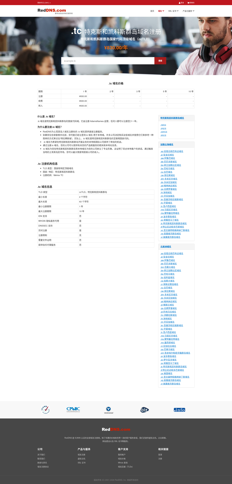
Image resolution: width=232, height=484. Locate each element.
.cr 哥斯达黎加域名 (169, 284)
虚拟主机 (81, 458)
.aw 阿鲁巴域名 (167, 158)
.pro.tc (163, 135)
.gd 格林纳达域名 (168, 185)
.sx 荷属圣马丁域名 (169, 219)
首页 (152, 11)
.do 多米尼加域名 (168, 182)
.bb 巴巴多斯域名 (168, 161)
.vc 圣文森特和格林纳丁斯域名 (174, 230)
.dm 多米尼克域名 (168, 178)
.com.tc (163, 131)
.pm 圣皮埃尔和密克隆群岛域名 (175, 352)
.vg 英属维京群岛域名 (170, 233)
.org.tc (163, 128)
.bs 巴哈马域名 (167, 168)
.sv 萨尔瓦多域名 (168, 359)
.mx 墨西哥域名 (167, 342)
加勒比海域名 (166, 144)
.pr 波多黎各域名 (168, 216)
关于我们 (41, 454)
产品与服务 (188, 11)
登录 (182, 2)
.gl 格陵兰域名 (167, 304)
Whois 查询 (123, 462)
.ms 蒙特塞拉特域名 (169, 213)
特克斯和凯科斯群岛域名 (172, 117)
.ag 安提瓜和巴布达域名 (171, 151)
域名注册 (81, 454)
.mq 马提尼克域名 (168, 209)
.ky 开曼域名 (166, 202)
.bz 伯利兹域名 (167, 277)
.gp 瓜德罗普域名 (168, 189)
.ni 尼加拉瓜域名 (168, 346)
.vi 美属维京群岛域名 (170, 237)
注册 (160, 458)
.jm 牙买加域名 (167, 195)
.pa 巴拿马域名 (167, 349)
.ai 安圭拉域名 (167, 154)
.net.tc (163, 124)
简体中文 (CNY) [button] (43, 2)
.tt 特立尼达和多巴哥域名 (172, 226)
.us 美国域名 (166, 373)
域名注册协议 (43, 466)
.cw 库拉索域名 (167, 175)
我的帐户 (122, 454)
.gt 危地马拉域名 (168, 311)
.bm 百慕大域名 (167, 267)
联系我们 (41, 458)
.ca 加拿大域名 (167, 280)
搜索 (160, 60)
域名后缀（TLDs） (126, 466)
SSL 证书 (172, 11)
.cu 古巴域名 (166, 171)
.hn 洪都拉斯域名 (168, 315)
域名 (160, 11)
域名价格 (122, 458)
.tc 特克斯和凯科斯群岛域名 (173, 223)
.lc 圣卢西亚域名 (168, 206)
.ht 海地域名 (166, 192)
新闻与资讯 (42, 462)
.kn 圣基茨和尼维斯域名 (171, 199)
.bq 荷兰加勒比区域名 (170, 165)
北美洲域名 (165, 246)
